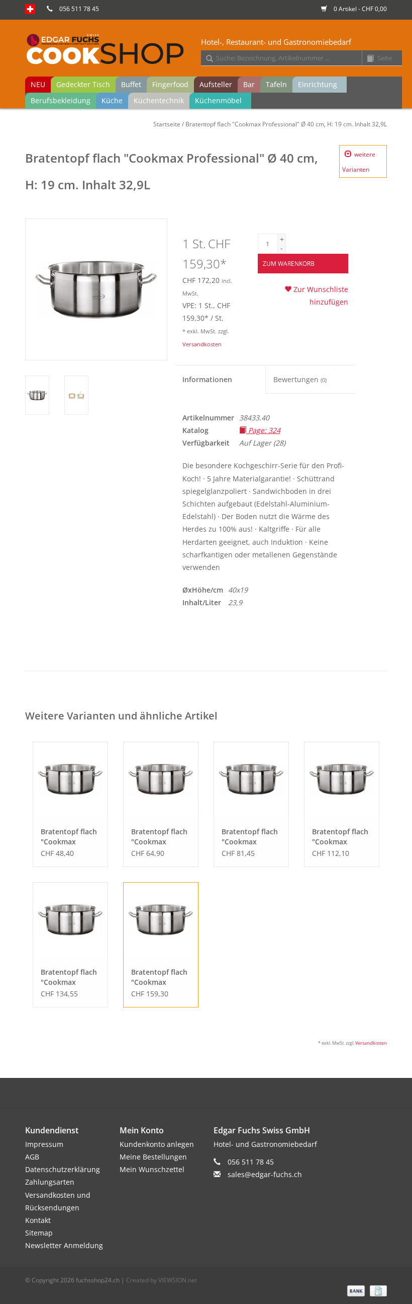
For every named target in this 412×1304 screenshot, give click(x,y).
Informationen (207, 379)
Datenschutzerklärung (62, 1169)
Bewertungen (300, 379)
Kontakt (38, 1220)
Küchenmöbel (218, 100)
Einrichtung (317, 84)
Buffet (131, 84)
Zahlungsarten (49, 1182)
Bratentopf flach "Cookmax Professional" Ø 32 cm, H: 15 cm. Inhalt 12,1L (340, 837)
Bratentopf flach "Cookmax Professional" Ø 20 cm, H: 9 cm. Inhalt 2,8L (69, 837)
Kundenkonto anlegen (157, 1144)
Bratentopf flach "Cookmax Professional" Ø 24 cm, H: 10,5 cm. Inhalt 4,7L (159, 837)
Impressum (44, 1144)
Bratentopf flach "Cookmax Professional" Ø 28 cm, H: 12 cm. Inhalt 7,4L (250, 837)
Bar (249, 84)
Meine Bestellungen (153, 1157)
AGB (32, 1157)
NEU (38, 84)
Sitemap (39, 1233)
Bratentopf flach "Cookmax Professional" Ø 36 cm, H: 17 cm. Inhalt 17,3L (69, 977)
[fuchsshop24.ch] (213, 50)
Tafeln (276, 84)
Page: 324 (263, 430)
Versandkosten (202, 344)
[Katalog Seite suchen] (367, 58)
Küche (112, 100)
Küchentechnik (159, 100)
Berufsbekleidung (60, 100)
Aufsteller (215, 84)
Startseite (166, 124)
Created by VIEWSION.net (161, 1280)
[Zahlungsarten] (355, 1290)
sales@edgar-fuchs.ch (265, 1174)
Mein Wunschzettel (152, 1169)
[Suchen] (206, 58)
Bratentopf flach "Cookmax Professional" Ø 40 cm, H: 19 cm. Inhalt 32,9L (286, 124)
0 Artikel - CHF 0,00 (359, 9)
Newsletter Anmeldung (64, 1245)
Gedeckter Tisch (83, 84)
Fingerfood (170, 84)
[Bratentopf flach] (70, 779)
